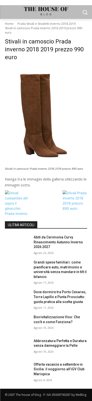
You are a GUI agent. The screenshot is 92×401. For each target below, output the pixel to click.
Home (9, 24)
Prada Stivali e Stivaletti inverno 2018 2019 (46, 24)
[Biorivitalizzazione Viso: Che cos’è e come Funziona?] (17, 323)
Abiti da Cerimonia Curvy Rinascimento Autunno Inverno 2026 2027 (58, 242)
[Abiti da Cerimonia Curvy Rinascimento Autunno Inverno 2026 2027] (17, 243)
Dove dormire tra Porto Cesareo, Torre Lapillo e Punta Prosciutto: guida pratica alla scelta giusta (60, 297)
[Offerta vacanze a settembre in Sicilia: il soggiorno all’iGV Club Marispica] (17, 370)
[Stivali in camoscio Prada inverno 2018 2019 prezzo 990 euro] (46, 115)
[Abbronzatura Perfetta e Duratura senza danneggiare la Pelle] (17, 347)
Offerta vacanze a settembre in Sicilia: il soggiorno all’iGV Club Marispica (59, 369)
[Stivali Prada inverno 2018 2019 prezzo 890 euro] (75, 208)
